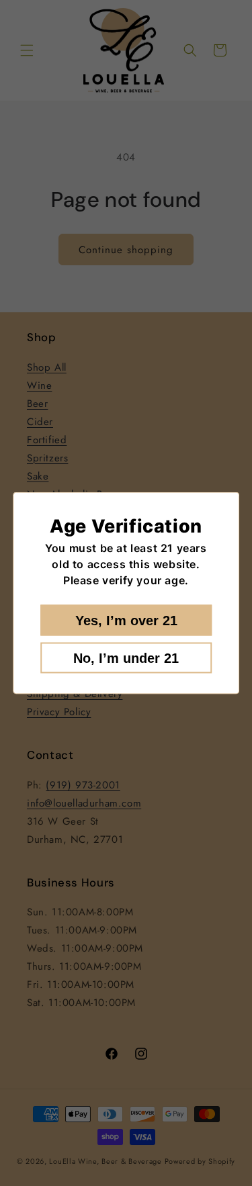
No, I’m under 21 (126, 658)
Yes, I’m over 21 (126, 620)
